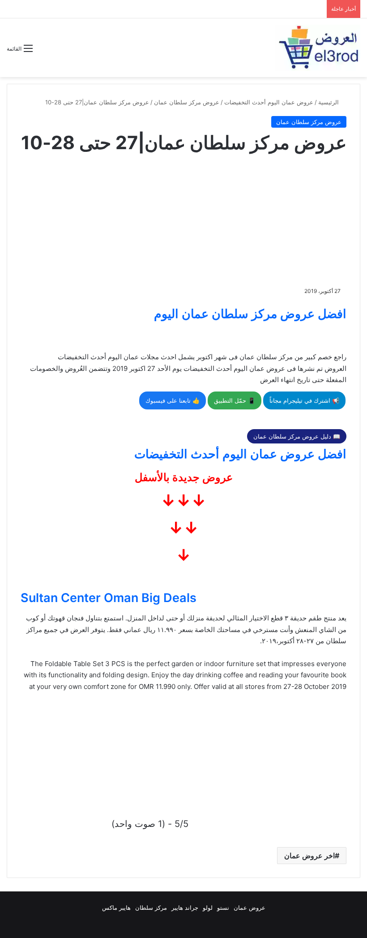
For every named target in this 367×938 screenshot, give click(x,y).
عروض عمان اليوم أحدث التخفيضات (268, 102)
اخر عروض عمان (309, 855)
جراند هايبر (184, 907)
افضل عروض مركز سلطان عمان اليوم (250, 313)
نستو (223, 907)
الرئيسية (329, 102)
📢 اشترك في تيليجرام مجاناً (304, 400)
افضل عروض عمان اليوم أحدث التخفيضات (240, 454)
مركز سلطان (151, 907)
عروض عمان (249, 907)
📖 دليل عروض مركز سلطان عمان (296, 436)
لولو (208, 907)
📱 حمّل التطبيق (234, 400)
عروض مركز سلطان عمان (186, 102)
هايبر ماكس (116, 907)
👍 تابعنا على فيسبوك (172, 400)
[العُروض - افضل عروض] (317, 48)
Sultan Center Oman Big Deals (108, 597)
